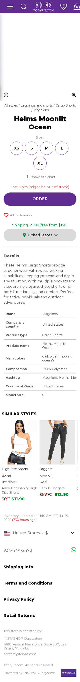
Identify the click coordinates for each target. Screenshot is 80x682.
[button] (10, 6)
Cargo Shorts (66, 105)
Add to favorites (18, 215)
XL (40, 163)
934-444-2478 (18, 550)
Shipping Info (18, 567)
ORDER (40, 198)
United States (40, 235)
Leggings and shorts (37, 105)
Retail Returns (19, 615)
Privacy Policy (19, 599)
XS (16, 148)
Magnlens (41, 110)
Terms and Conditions (28, 583)
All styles (11, 105)
